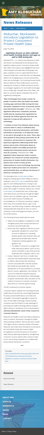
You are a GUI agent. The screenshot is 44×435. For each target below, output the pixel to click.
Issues (6, 410)
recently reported (23, 176)
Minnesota (8, 406)
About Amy (8, 397)
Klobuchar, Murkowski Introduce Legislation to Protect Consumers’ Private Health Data (21, 39)
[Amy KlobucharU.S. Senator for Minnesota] (22, 12)
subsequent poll (10, 191)
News (12, 28)
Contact (7, 418)
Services (7, 401)
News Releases (18, 22)
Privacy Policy (11, 431)
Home (5, 28)
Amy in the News (9, 379)
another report (19, 181)
